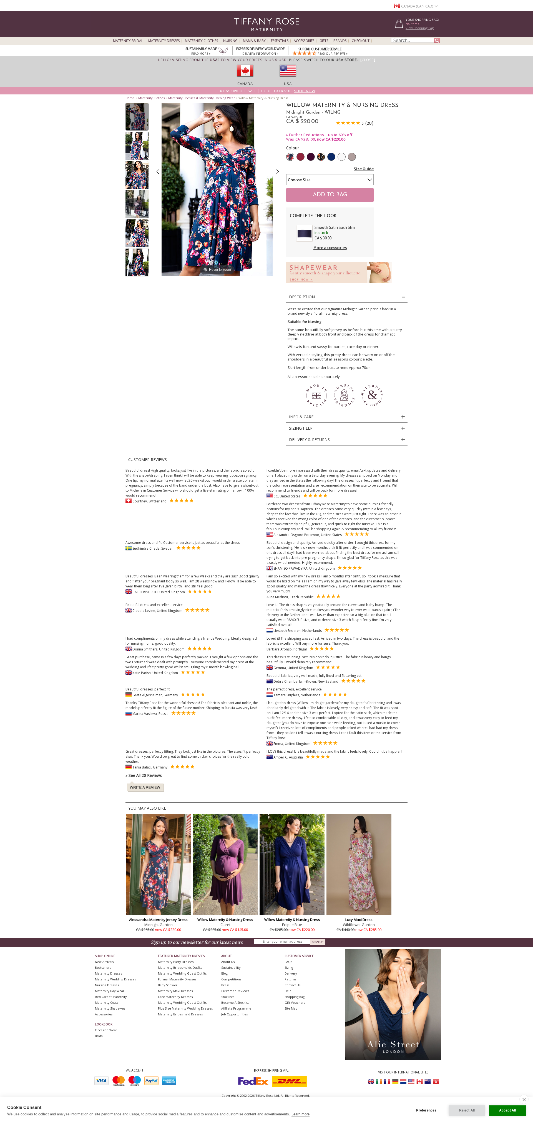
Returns (290, 979)
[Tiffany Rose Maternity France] (387, 1082)
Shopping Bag (295, 997)
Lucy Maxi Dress (359, 919)
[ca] (245, 78)
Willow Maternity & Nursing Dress (225, 919)
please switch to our (323, 59)
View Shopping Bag (420, 28)
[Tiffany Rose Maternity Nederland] (403, 1082)
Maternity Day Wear (109, 991)
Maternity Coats (106, 1002)
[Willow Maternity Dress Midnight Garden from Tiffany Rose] (137, 117)
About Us (228, 962)
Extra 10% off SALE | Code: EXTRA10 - (266, 90)
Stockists (227, 997)
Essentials (279, 40)
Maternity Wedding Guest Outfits (182, 973)
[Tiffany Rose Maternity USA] (411, 1082)
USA (288, 83)
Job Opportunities (234, 1014)
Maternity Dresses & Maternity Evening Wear (201, 98)
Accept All (507, 1110)
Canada (245, 83)
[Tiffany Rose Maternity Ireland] (379, 1082)
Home (130, 98)
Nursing (230, 40)
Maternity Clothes (201, 40)
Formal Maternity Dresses (177, 979)
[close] (524, 1099)
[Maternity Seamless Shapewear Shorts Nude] (339, 285)
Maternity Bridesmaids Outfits (180, 967)
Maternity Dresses (164, 40)
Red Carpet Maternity (111, 997)
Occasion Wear (106, 1030)
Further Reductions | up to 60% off (320, 134)
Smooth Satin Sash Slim (335, 227)
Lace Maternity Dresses (175, 997)
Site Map (291, 1008)
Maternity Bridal (128, 40)
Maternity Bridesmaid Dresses (180, 1014)
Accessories (304, 40)
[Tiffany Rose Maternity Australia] (427, 1082)
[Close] (367, 59)
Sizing (289, 967)
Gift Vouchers (295, 1002)
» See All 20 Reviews (143, 775)
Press (225, 985)
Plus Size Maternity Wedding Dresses (185, 1008)
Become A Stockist (235, 1002)
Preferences (426, 1110)
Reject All (467, 1110)
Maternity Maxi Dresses (175, 991)
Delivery (291, 973)
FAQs (288, 962)
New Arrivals (104, 962)
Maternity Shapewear (111, 1008)
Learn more (300, 1114)
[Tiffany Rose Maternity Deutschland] (395, 1082)
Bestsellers (103, 967)
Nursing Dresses (107, 985)
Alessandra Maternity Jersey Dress (158, 919)
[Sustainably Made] (223, 51)
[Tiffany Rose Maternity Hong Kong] (435, 1082)
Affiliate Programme (236, 1008)
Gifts (324, 40)
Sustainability (231, 967)
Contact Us (292, 985)
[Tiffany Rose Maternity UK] (371, 1082)
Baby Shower (167, 985)
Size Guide (364, 168)
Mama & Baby (254, 40)
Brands (339, 40)
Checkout (360, 40)
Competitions (231, 979)
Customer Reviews (235, 991)
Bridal (99, 1036)
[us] (288, 78)
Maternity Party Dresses (175, 962)
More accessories (330, 247)
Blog (224, 973)
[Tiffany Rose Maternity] (241, 34)
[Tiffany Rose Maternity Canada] (419, 1082)
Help (288, 991)
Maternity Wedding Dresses (115, 979)
